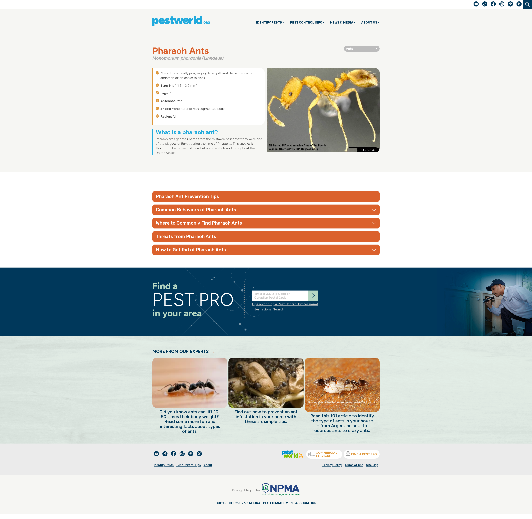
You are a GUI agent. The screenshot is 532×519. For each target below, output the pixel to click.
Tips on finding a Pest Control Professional (285, 304)
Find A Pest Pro (364, 454)
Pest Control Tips (188, 465)
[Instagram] (501, 4)
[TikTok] (485, 5)
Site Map (372, 465)
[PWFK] (292, 457)
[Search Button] (527, 4)
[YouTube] (476, 5)
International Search (268, 309)
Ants (349, 49)
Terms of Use (354, 465)
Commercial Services (326, 454)
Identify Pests (164, 465)
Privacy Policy (332, 465)
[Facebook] (494, 5)
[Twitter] (519, 4)
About (208, 465)
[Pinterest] (511, 5)
